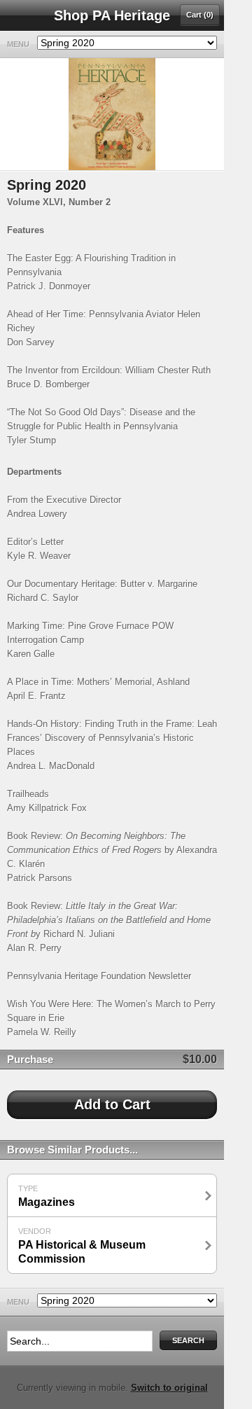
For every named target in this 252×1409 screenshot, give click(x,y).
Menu (18, 44)
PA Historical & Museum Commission (82, 1246)
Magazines (46, 1196)
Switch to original (169, 1387)
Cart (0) (200, 15)
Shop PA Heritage (112, 15)
